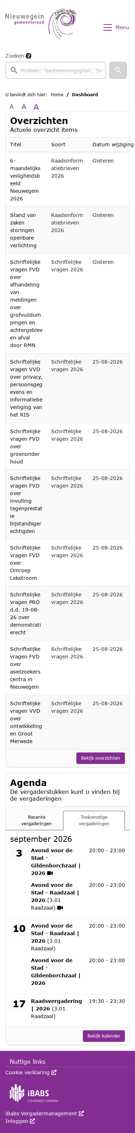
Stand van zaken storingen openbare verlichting (23, 230)
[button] (118, 70)
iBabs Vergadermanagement (44, 1113)
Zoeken (14, 56)
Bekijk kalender (103, 1036)
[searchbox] (55, 70)
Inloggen (20, 1121)
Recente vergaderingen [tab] (36, 820)
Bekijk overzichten (100, 758)
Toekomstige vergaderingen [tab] (94, 820)
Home (57, 94)
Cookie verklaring (31, 1072)
